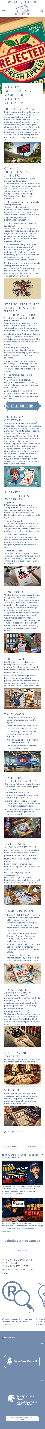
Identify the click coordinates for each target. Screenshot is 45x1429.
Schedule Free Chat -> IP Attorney (21, 1418)
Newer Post (34, 1147)
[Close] (39, 1416)
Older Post (10, 1147)
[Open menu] (5, 10)
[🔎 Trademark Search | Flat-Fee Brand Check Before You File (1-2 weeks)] (18, 1296)
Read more (6, 1197)
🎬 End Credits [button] (8, 1338)
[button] (22, 1343)
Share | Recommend (15, 1132)
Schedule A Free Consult (22, 1241)
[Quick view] (30, 1312)
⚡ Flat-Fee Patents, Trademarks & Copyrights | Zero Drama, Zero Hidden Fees (18, 1266)
